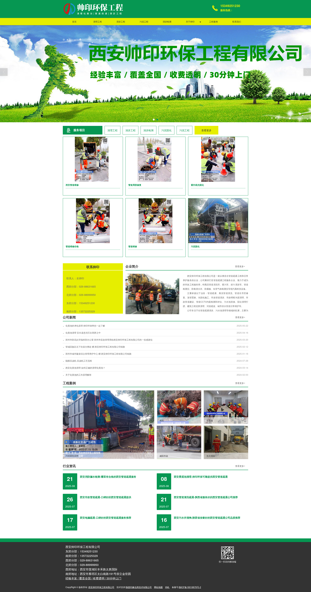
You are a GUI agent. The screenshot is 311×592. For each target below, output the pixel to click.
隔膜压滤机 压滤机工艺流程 (79, 360)
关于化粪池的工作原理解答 (78, 374)
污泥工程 (144, 21)
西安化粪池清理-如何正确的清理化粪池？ (85, 367)
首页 (74, 21)
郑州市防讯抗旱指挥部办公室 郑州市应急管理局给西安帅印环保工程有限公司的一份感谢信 (109, 339)
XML (167, 587)
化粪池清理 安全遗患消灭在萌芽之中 (83, 332)
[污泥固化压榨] (108, 424)
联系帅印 (92, 267)
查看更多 (206, 130)
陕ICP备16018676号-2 (190, 587)
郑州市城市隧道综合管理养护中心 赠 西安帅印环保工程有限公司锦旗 (98, 353)
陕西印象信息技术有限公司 (139, 587)
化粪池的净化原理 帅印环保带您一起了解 (85, 325)
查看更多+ (240, 266)
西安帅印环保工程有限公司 (101, 587)
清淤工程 (120, 21)
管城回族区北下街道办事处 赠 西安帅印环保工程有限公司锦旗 (95, 346)
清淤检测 (167, 21)
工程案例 (213, 21)
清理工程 (97, 21)
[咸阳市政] (179, 441)
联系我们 (236, 21)
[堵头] (179, 406)
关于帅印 (190, 21)
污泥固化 (166, 130)
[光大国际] (226, 441)
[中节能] (226, 406)
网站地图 (158, 587)
